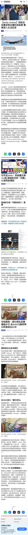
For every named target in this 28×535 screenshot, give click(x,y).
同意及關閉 (21, 529)
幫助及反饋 (16, 521)
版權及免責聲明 (17, 519)
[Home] (7, 1)
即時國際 (3, 183)
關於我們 (3, 521)
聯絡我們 (3, 519)
